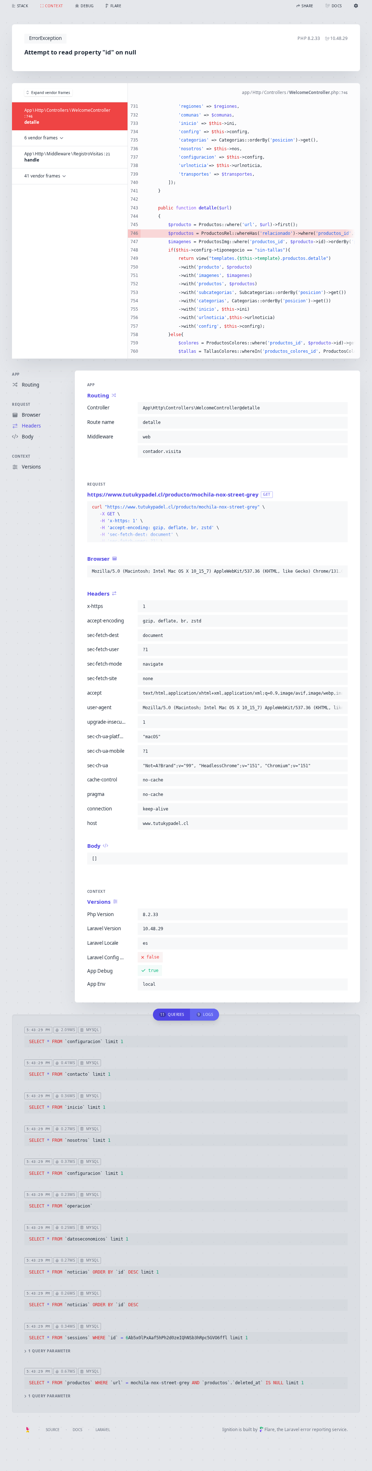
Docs (77, 1429)
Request (21, 404)
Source (53, 1429)
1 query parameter (49, 1351)
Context (21, 456)
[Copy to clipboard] (340, 408)
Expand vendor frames (50, 92)
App (16, 374)
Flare (269, 1429)
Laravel (103, 1429)
